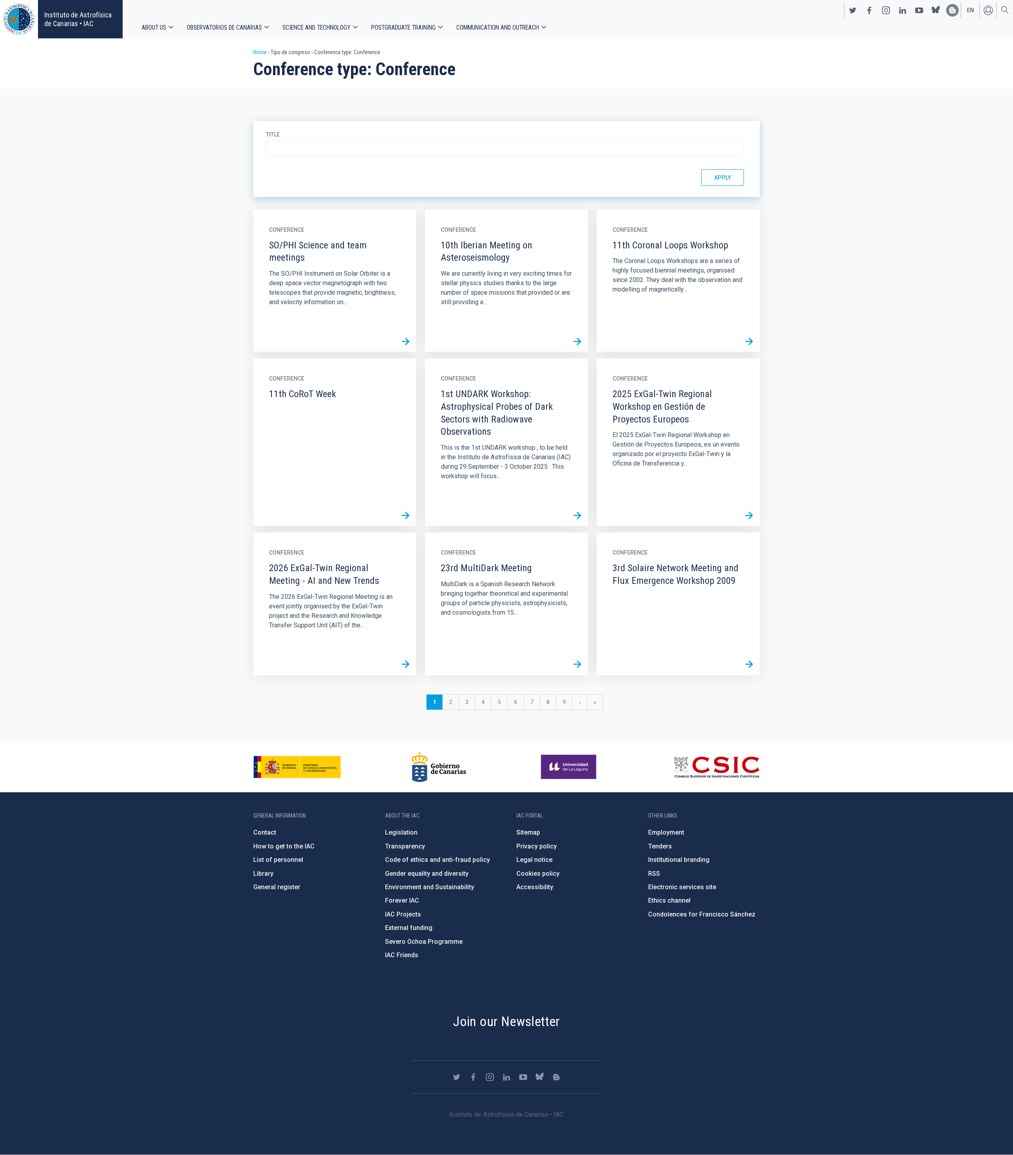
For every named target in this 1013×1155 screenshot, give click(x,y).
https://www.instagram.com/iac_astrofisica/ (886, 10)
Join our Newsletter (506, 1021)
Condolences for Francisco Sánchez (701, 914)
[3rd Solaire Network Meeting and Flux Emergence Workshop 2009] (749, 664)
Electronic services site (682, 887)
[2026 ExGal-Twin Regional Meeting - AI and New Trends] (405, 664)
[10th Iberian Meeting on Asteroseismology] (577, 341)
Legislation (401, 832)
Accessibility (534, 887)
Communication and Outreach (497, 27)
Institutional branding (678, 859)
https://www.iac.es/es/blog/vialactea (952, 10)
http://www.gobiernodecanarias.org (439, 767)
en (970, 10)
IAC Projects (403, 914)
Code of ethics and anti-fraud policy (437, 859)
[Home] (19, 19)
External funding (409, 928)
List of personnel (278, 859)
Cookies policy (538, 873)
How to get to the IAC (284, 846)
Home (260, 52)
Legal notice (534, 859)
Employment (666, 832)
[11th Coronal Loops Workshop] (749, 341)
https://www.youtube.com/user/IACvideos (919, 10)
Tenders (660, 846)
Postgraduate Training (403, 27)
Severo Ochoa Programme (424, 941)
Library (263, 873)
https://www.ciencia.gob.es (297, 766)
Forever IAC (402, 900)
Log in (988, 10)
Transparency (405, 846)
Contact (264, 832)
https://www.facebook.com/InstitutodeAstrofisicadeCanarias (869, 10)
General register (276, 887)
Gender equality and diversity (427, 873)
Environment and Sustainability (429, 887)
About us (154, 27)
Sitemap (528, 832)
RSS (654, 873)
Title (273, 134)
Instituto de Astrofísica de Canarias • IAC (78, 19)
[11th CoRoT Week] (405, 515)
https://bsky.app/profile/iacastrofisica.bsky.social (936, 10)
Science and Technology (317, 27)
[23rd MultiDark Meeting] (577, 664)
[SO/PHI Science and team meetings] (405, 341)
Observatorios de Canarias (224, 27)
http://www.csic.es (716, 767)
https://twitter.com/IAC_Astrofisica (852, 10)
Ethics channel (669, 900)
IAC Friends (401, 955)
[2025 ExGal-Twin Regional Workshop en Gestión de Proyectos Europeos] (749, 515)
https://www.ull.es (569, 767)
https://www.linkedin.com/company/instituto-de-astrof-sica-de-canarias (902, 10)
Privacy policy (536, 846)
